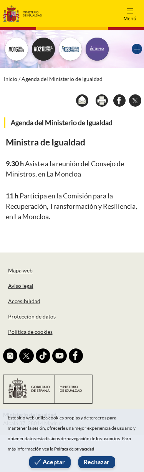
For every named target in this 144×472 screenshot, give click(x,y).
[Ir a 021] (43, 49)
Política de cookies (30, 332)
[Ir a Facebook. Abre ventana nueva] (76, 355)
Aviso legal (20, 286)
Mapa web (20, 270)
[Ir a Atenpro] (97, 49)
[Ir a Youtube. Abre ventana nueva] (59, 355)
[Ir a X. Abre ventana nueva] (26, 355)
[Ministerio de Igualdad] (22, 13)
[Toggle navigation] (129, 13)
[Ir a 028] (70, 49)
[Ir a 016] (16, 49)
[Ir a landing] (137, 49)
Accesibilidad (24, 301)
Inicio (10, 79)
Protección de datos (32, 317)
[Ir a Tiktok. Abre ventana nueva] (43, 355)
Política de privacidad (74, 449)
